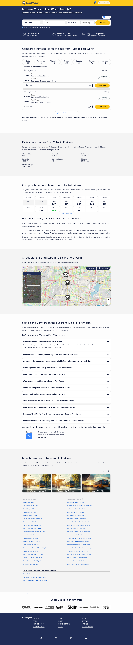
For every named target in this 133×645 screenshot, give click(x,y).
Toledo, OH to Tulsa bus (30, 564)
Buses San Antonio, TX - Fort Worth (77, 561)
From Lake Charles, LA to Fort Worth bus (78, 538)
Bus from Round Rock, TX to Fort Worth (78, 554)
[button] (65, 274)
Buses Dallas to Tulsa (29, 512)
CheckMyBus (26, 593)
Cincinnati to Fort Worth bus (75, 515)
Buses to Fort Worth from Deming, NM (78, 525)
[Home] (30, 3)
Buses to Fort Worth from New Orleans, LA (79, 548)
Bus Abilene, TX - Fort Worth (75, 502)
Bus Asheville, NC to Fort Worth (76, 509)
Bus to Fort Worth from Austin (75, 512)
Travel (60, 627)
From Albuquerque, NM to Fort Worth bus (79, 506)
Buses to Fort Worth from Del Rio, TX (77, 522)
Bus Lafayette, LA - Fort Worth (75, 535)
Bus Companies (39, 627)
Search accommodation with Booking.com (37, 27)
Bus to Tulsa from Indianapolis (32, 519)
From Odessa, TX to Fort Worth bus (77, 551)
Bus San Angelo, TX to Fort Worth (76, 558)
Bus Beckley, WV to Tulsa (30, 506)
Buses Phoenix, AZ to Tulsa (31, 551)
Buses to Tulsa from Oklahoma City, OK (35, 548)
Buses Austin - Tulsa (29, 502)
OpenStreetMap (100, 305)
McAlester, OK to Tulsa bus (31, 535)
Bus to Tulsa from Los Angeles (32, 528)
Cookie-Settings (64, 624)
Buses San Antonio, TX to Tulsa (32, 558)
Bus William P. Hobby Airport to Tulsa (34, 577)
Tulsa (92, 268)
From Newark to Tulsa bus (31, 545)
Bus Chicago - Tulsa (29, 509)
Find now (102, 85)
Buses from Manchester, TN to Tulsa (34, 532)
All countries (87, 627)
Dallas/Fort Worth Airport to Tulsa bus (34, 574)
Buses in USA (35, 593)
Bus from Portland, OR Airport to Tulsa (35, 580)
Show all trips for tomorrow (67, 113)
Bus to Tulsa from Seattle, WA (32, 561)
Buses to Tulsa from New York (32, 541)
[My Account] (94, 3)
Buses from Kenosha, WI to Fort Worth (78, 532)
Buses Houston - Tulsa (30, 515)
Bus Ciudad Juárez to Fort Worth (76, 519)
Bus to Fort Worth (54, 593)
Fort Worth (104, 268)
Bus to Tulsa (44, 593)
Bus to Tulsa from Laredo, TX (32, 525)
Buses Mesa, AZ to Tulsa (30, 538)
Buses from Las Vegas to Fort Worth (77, 541)
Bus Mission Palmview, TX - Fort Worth (78, 545)
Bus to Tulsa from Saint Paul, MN (33, 554)
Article (85, 624)
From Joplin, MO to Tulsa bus (32, 522)
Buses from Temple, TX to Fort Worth (77, 564)
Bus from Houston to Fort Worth (76, 528)
